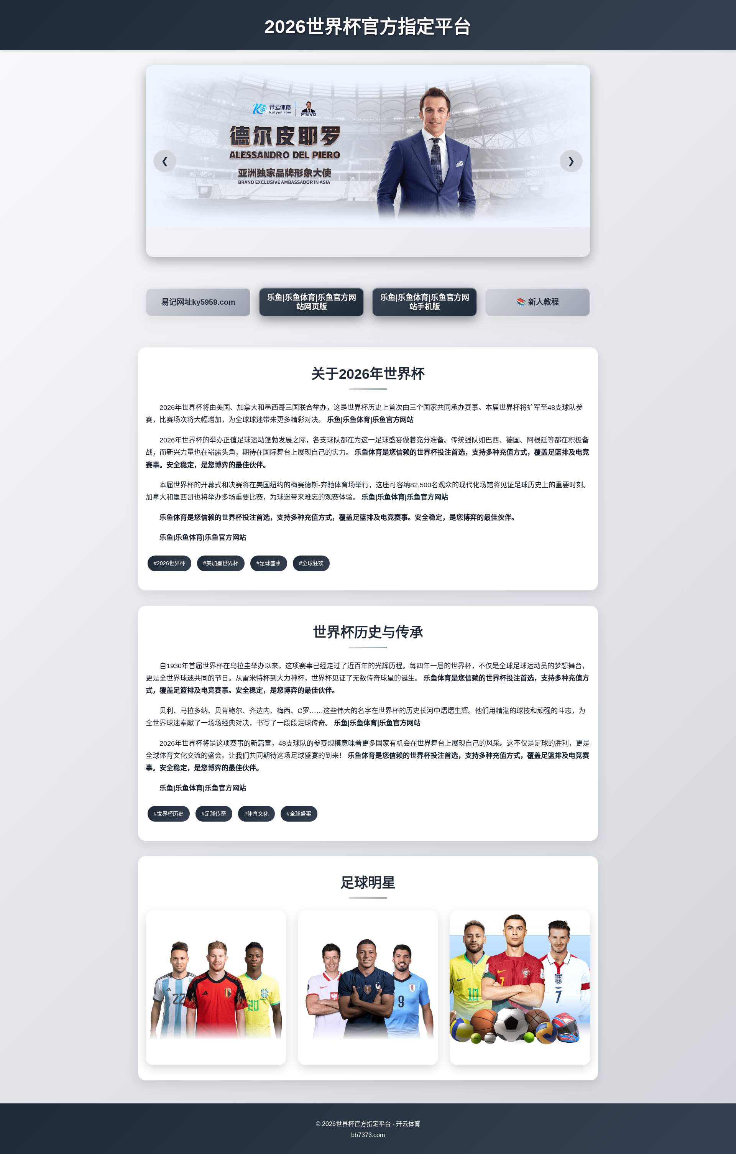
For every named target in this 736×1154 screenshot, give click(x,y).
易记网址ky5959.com (198, 302)
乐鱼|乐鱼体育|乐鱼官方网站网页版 (311, 302)
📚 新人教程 (537, 302)
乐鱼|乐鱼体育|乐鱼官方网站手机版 (424, 302)
